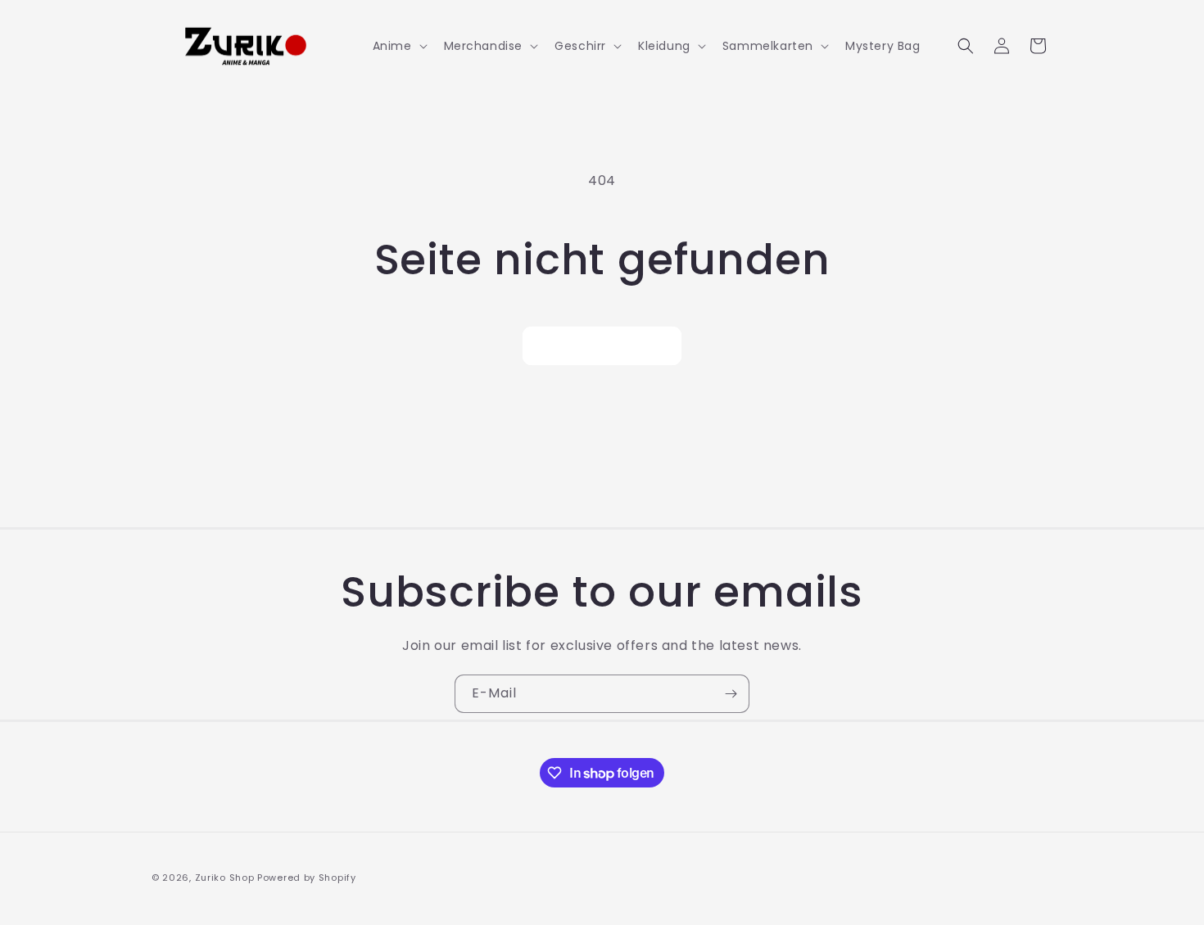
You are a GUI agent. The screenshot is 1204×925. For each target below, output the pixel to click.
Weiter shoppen (602, 345)
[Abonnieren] (731, 694)
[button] (398, 46)
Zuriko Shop (225, 877)
